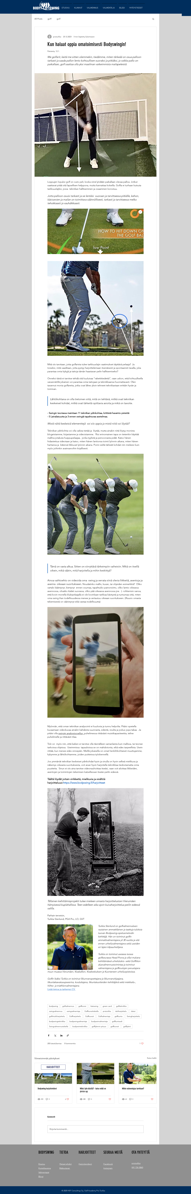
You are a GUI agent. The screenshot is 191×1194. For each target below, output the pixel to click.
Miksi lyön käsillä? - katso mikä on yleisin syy (93, 1090)
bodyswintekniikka (80, 1026)
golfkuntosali (117, 1021)
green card (107, 1006)
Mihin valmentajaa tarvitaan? (133, 1088)
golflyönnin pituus (99, 1026)
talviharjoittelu (121, 1011)
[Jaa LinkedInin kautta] (61, 1035)
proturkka (107, 1011)
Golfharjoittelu (75, 1016)
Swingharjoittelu (133, 1016)
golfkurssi (82, 1006)
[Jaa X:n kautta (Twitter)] (55, 1035)
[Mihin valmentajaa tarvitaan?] (137, 1073)
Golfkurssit (89, 1016)
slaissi (133, 1011)
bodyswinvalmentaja (99, 1021)
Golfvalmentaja (104, 1016)
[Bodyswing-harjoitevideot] (53, 1073)
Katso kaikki (152, 1058)
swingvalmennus (55, 1011)
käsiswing (94, 1006)
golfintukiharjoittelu (57, 1016)
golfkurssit (115, 1026)
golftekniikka (121, 1006)
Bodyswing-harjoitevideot (47, 1088)
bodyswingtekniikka (57, 1021)
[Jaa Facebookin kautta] (48, 1035)
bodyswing (53, 1006)
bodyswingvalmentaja (78, 1021)
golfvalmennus (68, 1006)
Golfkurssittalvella (91, 1011)
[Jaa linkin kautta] (68, 1035)
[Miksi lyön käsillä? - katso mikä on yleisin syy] (95, 1073)
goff (49, 19)
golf (58, 19)
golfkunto (118, 1016)
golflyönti (127, 1026)
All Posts (38, 19)
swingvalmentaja (73, 1011)
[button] (153, 19)
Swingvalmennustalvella (58, 1026)
